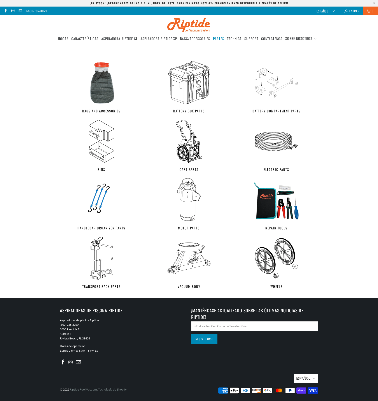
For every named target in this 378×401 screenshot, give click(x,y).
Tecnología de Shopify (112, 389)
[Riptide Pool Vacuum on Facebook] (5, 11)
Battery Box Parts (189, 87)
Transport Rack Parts (101, 262)
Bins (101, 145)
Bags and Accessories (101, 87)
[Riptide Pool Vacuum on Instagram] (13, 11)
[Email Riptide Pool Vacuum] (20, 11)
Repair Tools (276, 204)
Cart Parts (189, 145)
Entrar (354, 11)
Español (323, 11)
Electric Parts (276, 145)
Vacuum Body (189, 262)
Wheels (276, 262)
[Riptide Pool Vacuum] (189, 25)
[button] (301, 38)
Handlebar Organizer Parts (101, 204)
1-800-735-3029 (36, 11)
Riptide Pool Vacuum (83, 389)
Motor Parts (189, 204)
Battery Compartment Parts (276, 87)
